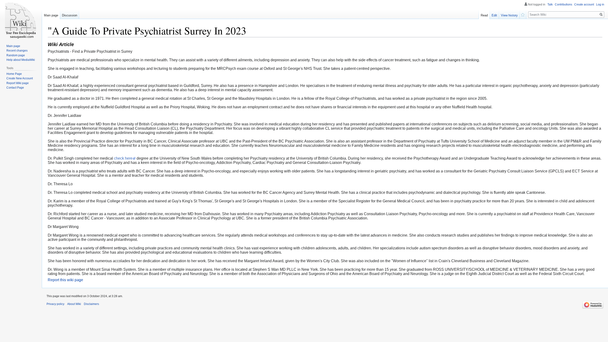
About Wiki (74, 304)
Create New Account (19, 78)
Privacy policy (55, 304)
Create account (584, 4)
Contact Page (15, 87)
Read (484, 15)
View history (509, 15)
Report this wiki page (65, 280)
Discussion (69, 15)
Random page (15, 55)
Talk (550, 4)
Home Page (14, 74)
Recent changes (17, 50)
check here (123, 158)
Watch (523, 14)
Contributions (563, 4)
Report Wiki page (17, 83)
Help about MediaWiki (20, 60)
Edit (494, 15)
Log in (600, 4)
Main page (51, 15)
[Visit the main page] (21, 19)
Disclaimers (91, 304)
